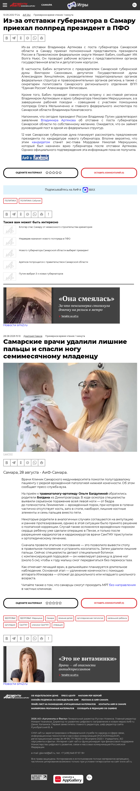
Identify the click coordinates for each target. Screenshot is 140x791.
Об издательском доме (44, 696)
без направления (122, 585)
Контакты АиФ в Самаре (112, 704)
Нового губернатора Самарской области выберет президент (54, 250)
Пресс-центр (68, 696)
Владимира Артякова (58, 120)
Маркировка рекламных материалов (52, 708)
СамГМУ (8, 454)
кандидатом (41, 142)
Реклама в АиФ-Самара (94, 700)
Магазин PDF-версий (90, 696)
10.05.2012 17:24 (11, 14)
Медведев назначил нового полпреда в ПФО (44, 238)
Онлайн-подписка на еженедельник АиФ (55, 700)
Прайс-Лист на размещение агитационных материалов (63, 704)
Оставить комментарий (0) (109, 173)
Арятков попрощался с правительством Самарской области (53, 262)
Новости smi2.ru (15, 325)
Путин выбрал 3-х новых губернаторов (41, 273)
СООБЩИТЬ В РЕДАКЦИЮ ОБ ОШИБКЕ (97, 708)
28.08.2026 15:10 (12, 336)
